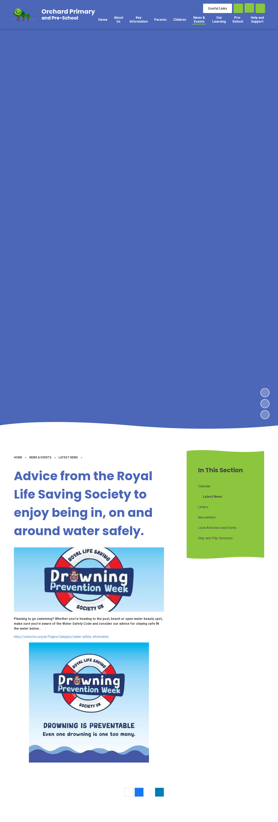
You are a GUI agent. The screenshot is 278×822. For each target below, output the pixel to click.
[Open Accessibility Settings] (260, 8)
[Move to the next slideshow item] (264, 392)
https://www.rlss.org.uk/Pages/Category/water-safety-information (61, 637)
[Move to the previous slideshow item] (264, 403)
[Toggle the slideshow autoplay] (264, 414)
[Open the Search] (238, 8)
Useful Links (217, 8)
